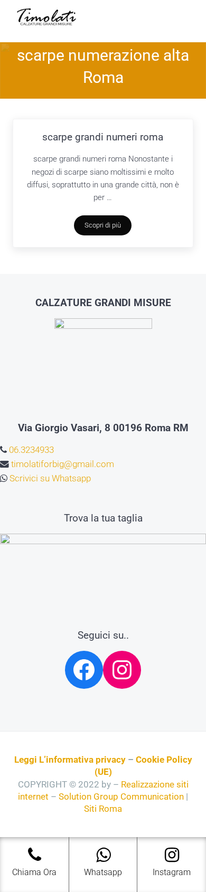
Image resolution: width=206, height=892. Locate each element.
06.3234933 (30, 450)
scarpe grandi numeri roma (102, 137)
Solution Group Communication (121, 797)
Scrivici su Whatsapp (49, 478)
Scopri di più (108, 227)
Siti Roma (103, 809)
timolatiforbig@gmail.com (61, 464)
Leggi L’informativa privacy (70, 760)
